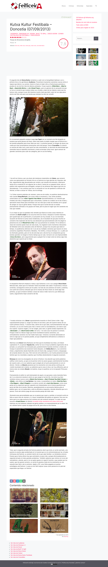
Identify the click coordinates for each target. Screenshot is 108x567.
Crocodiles (35, 35)
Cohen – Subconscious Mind (20, 515)
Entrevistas (80, 6)
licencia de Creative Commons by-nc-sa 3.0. (48, 562)
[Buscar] (96, 38)
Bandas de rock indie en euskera (86, 22)
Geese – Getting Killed (80, 58)
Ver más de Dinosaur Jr (18, 545)
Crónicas (71, 6)
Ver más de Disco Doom (18, 551)
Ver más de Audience (17, 543)
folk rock (17, 45)
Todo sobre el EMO (82, 25)
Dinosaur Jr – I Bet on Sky (50, 499)
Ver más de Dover (16, 547)
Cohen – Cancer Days (18, 499)
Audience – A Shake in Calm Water (53, 515)
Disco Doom (52, 33)
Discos (64, 6)
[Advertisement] (39, 64)
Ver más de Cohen (16, 553)
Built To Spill (41, 33)
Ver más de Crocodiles (18, 557)
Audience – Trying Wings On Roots (53, 530)
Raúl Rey (66, 536)
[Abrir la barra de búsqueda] (96, 6)
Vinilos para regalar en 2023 (85, 27)
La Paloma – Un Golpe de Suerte (93, 58)
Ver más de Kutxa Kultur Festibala (21, 555)
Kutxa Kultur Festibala (20, 35)
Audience (14, 33)
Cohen (60, 33)
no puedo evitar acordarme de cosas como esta (47, 401)
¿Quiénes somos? (80, 562)
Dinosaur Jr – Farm (17, 530)
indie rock (22, 45)
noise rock (33, 45)
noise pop (27, 45)
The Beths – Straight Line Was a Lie (81, 65)
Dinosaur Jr (24, 33)
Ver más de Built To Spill (18, 549)
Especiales (89, 6)
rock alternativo (40, 45)
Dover (32, 33)
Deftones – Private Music (93, 64)
